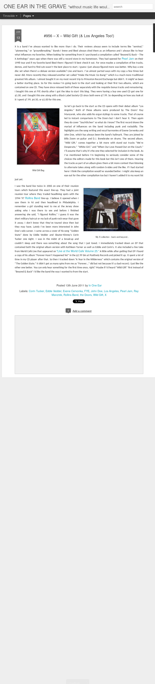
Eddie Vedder (53, 291)
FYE (86, 291)
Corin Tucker (36, 291)
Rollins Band (32, 198)
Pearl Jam (128, 58)
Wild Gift (98, 295)
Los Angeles (111, 291)
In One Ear (95, 285)
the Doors (86, 295)
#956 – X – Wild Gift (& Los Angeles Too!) (79, 35)
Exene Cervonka (73, 291)
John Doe (96, 291)
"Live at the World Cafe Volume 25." (78, 251)
